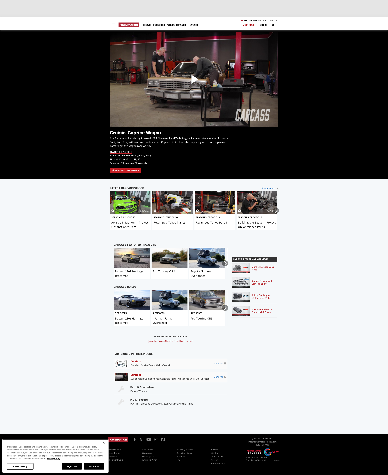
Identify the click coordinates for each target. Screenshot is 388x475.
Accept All (94, 466)
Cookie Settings (20, 466)
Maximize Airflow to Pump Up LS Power (262, 311)
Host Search (147, 449)
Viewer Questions (185, 449)
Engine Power (114, 453)
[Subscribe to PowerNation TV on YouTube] (149, 439)
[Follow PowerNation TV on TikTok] (162, 439)
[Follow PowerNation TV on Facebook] (134, 439)
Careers (215, 459)
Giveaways (147, 453)
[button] (113, 25)
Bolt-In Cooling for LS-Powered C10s (261, 296)
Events (194, 25)
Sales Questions (184, 453)
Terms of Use (217, 456)
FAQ (178, 459)
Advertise (181, 456)
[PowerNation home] (118, 442)
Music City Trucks (115, 459)
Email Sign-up (148, 456)
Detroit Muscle (114, 449)
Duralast (135, 361)
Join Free (248, 25)
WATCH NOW (260, 20)
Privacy (214, 449)
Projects (159, 25)
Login (263, 25)
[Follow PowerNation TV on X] (141, 439)
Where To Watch (177, 25)
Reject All (72, 466)
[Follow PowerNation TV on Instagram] (156, 439)
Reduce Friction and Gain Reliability (262, 282)
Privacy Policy (53, 458)
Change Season (268, 188)
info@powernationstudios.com (262, 441)
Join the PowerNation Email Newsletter (170, 341)
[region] (55, 456)
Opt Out (214, 453)
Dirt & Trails (113, 456)
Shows (146, 25)
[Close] (103, 442)
